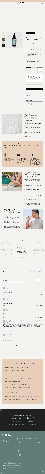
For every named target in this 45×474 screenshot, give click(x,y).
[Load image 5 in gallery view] (3, 45)
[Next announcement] (43, 1)
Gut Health (18, 442)
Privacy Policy (37, 439)
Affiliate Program (37, 435)
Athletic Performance (20, 435)
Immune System (19, 443)
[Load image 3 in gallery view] (3, 39)
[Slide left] (8, 40)
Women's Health (19, 455)
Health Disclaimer (37, 442)
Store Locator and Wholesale (37, 444)
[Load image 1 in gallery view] (3, 33)
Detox (17, 439)
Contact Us (27, 443)
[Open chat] (42, 471)
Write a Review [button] (39, 271)
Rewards (27, 439)
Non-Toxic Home (19, 447)
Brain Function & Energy (20, 438)
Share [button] (4, 294)
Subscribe (30, 421)
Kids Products (19, 446)
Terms (36, 438)
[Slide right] (21, 40)
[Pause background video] (43, 429)
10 (28, 345)
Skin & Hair (18, 451)
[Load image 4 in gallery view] (3, 42)
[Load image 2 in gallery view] (3, 36)
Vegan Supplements (19, 454)
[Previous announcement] (2, 1)
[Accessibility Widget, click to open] (1, 473)
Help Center (27, 442)
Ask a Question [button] (32, 271)
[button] (2, 3)
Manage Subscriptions (29, 438)
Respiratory (18, 450)
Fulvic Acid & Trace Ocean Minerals (7, 292)
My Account (27, 435)
